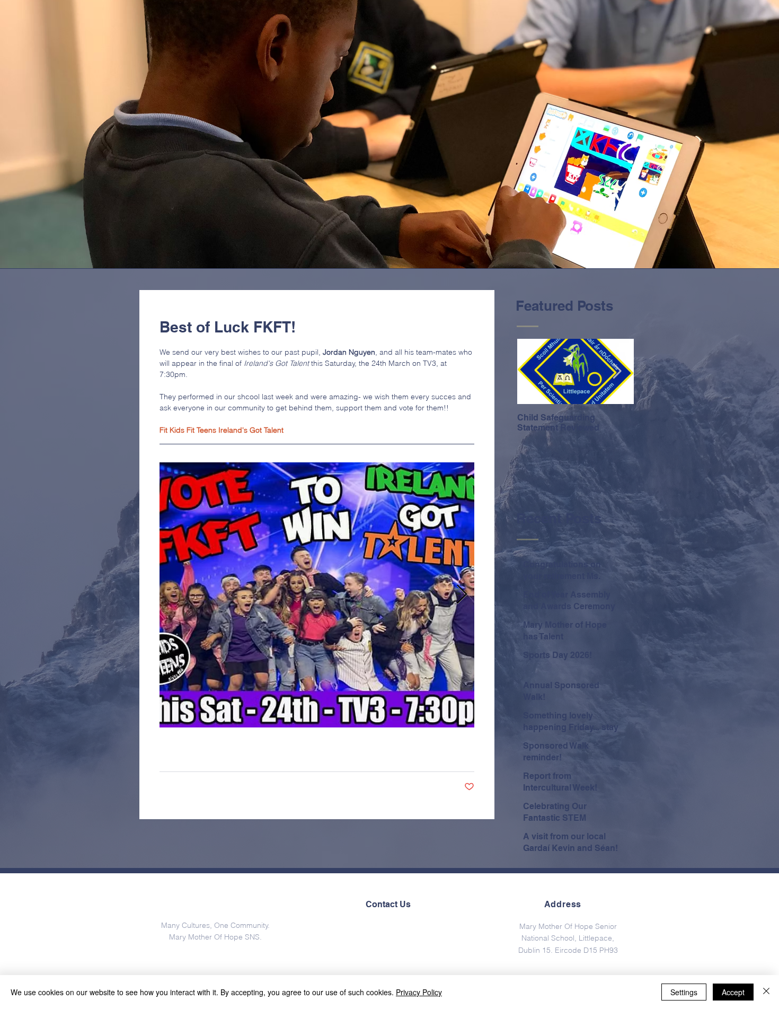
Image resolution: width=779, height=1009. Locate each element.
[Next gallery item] (462, 595)
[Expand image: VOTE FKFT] (317, 594)
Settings (683, 992)
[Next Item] (617, 372)
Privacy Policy (419, 992)
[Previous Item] (534, 372)
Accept (733, 992)
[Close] (766, 992)
